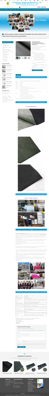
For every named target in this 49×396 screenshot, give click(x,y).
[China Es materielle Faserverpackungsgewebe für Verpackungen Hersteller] (4, 66)
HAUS (2, 9)
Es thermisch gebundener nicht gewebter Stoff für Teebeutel (9, 69)
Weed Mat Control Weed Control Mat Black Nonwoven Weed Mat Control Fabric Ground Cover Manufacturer (41, 373)
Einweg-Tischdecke (30, 383)
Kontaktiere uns (17, 379)
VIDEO (15, 9)
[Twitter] (41, 7)
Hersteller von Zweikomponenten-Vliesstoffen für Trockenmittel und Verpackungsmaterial (9, 81)
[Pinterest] (45, 7)
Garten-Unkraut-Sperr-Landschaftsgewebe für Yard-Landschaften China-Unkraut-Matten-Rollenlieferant (32, 330)
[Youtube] (38, 7)
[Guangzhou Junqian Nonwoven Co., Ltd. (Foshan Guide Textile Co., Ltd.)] (8, 3)
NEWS (18, 9)
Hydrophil (29, 318)
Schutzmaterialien (30, 381)
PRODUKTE (6, 9)
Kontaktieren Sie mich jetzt (37, 70)
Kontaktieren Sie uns (9, 382)
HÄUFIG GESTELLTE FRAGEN (26, 9)
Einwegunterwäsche (5, 60)
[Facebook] (39, 7)
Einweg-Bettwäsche (30, 388)
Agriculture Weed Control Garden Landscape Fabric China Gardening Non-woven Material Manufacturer (7, 373)
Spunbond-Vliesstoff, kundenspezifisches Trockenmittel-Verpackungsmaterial (9, 85)
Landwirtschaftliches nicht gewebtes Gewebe (7, 47)
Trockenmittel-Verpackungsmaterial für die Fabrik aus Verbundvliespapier (9, 73)
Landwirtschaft (21, 318)
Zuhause (13, 38)
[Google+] (44, 7)
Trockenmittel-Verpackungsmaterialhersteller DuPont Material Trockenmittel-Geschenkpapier (9, 77)
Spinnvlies (25, 318)
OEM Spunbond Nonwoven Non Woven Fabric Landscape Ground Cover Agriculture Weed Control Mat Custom (19, 373)
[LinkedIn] (42, 7)
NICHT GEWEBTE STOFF (6, 45)
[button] (48, 22)
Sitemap (7, 385)
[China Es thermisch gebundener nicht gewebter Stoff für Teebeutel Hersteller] (4, 70)
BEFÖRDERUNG (45, 9)
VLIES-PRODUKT (5, 52)
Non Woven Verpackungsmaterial (32, 387)
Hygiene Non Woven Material (6, 49)
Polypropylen (37, 318)
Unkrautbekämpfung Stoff (20, 38)
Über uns (10, 9)
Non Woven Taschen (5, 57)
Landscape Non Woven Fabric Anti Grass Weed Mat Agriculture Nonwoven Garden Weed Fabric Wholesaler (30, 373)
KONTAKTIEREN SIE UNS (37, 9)
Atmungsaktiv (33, 318)
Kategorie (15, 38)
